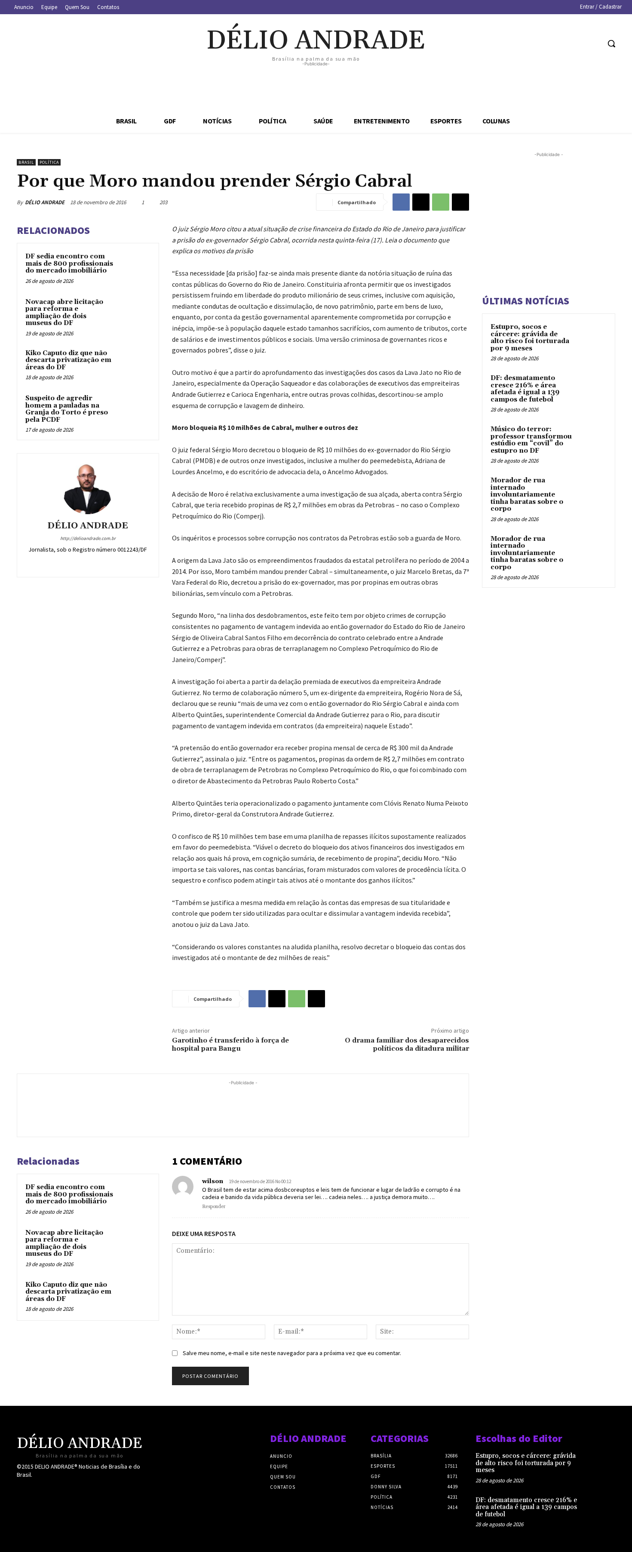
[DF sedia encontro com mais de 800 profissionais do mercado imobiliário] (134, 268)
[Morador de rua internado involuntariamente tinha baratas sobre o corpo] (592, 490)
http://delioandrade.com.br (88, 538)
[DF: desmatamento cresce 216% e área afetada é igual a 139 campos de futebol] (592, 388)
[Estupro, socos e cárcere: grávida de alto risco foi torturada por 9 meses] (592, 337)
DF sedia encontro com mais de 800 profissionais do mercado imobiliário (69, 263)
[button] (611, 43)
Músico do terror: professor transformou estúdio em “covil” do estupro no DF (531, 440)
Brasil (26, 162)
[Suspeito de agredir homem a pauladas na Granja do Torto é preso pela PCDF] (134, 409)
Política (49, 162)
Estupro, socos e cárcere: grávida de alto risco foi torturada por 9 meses (530, 338)
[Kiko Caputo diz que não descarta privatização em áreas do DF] (134, 364)
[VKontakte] (67, 1491)
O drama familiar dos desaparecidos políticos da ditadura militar (407, 1044)
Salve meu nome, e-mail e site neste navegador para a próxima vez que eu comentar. (292, 1353)
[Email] (460, 202)
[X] (577, 43)
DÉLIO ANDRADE (44, 202)
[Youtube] (593, 43)
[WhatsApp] (440, 202)
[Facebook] (545, 43)
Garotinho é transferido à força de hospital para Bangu (230, 1044)
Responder (213, 1207)
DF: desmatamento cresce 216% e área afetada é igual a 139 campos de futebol (525, 389)
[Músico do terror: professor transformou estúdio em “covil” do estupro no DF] (592, 439)
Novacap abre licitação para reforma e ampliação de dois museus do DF (64, 313)
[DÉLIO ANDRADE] (88, 488)
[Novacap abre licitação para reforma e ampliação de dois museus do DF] (134, 313)
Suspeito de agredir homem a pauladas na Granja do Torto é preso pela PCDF (66, 409)
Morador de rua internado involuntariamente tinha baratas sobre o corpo (527, 494)
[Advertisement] (316, 87)
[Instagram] (561, 43)
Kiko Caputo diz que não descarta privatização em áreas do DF (68, 360)
